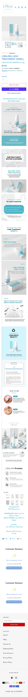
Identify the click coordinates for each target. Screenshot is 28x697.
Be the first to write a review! (14, 568)
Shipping (4, 70)
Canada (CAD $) (13, 672)
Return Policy (7, 662)
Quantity (4, 76)
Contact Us (7, 644)
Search (5, 635)
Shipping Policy (8, 649)
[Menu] (25, 7)
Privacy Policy (7, 658)
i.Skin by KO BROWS (16, 691)
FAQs (5, 639)
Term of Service (8, 653)
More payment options (14, 93)
